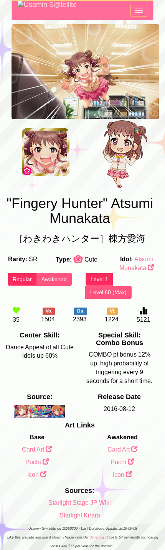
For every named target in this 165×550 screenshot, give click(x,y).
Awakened (54, 279)
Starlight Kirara (79, 515)
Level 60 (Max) (108, 292)
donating (96, 537)
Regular (22, 279)
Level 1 (99, 279)
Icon (33, 474)
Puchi (34, 462)
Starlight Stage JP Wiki (79, 502)
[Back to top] (151, 525)
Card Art (34, 449)
